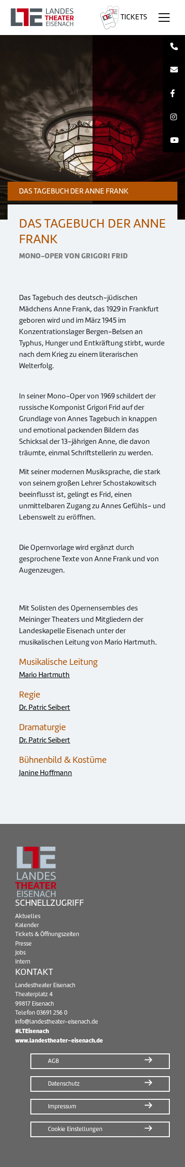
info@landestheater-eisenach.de (56, 1022)
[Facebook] (174, 94)
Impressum (62, 1106)
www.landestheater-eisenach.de (59, 1040)
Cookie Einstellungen (75, 1129)
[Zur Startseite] (48, 17)
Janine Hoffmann (45, 773)
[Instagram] (174, 117)
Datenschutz (64, 1083)
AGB (53, 1061)
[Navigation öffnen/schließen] (164, 17)
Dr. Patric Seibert (44, 707)
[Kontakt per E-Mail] (174, 70)
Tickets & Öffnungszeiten (47, 934)
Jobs (20, 952)
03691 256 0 (52, 1013)
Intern (22, 961)
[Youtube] (174, 140)
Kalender (27, 925)
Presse (23, 943)
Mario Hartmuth (44, 675)
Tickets (133, 17)
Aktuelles (27, 916)
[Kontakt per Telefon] (174, 47)
